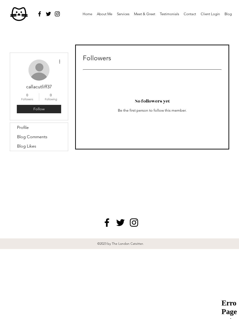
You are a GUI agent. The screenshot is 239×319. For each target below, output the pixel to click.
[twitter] (48, 14)
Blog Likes (26, 146)
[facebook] (39, 14)
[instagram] (57, 14)
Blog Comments (32, 136)
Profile (23, 127)
